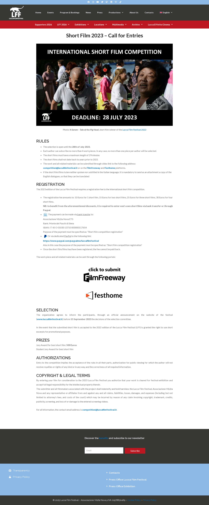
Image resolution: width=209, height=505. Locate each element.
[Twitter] (102, 2)
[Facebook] (89, 2)
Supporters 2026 (43, 24)
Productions (115, 12)
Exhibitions (80, 24)
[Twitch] (107, 2)
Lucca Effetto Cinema (159, 24)
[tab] (152, 472)
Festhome (110, 167)
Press (100, 12)
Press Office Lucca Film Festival (128, 479)
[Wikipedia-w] (116, 2)
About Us (134, 12)
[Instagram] (93, 2)
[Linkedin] (111, 2)
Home (38, 12)
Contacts (149, 12)
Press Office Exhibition (122, 486)
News (88, 12)
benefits (103, 438)
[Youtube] (98, 2)
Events (50, 12)
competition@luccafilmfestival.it (60, 167)
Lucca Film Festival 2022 (134, 129)
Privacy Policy (149, 500)
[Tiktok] (120, 2)
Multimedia (118, 24)
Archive (136, 24)
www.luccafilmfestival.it (49, 319)
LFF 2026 (62, 24)
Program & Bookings (69, 12)
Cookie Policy (134, 500)
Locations (99, 24)
